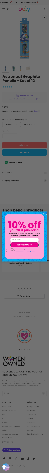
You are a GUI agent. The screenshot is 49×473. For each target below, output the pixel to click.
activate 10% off (24, 244)
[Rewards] (6, 467)
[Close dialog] (45, 213)
